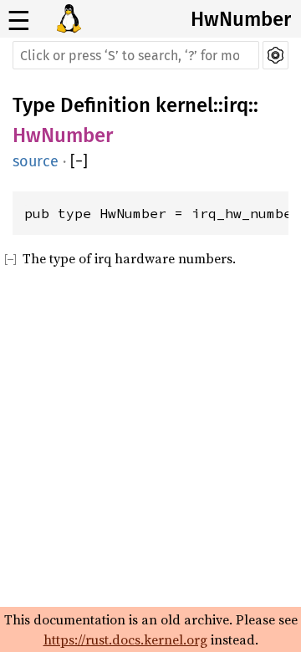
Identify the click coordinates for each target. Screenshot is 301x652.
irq (235, 105)
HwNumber (241, 19)
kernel (184, 105)
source (36, 161)
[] (79, 161)
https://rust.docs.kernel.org (125, 639)
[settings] (275, 55)
